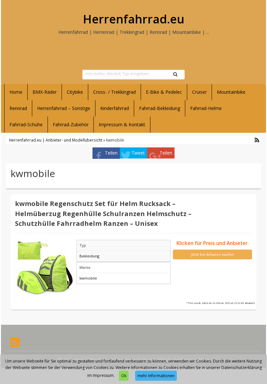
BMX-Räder (45, 92)
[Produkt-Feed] (15, 341)
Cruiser (199, 92)
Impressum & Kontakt (122, 124)
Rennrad (18, 108)
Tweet (138, 153)
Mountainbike (231, 92)
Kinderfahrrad (114, 108)
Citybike (75, 92)
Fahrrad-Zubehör (71, 124)
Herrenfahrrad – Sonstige (63, 108)
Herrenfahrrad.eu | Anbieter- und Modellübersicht (55, 140)
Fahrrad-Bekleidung (159, 108)
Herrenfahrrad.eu (133, 19)
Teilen (111, 153)
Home (15, 92)
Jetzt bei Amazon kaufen (212, 254)
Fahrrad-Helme (206, 108)
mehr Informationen (156, 375)
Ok (123, 375)
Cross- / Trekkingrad (114, 92)
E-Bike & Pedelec (164, 92)
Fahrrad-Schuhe (26, 124)
